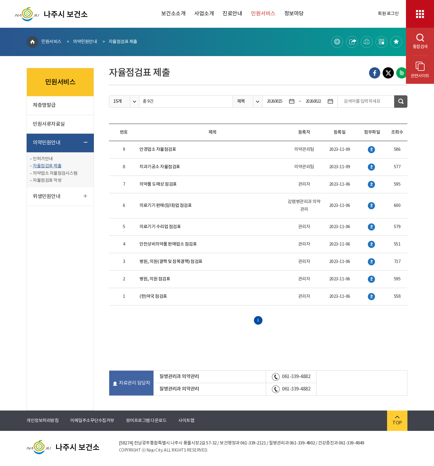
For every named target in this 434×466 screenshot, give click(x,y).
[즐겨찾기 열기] (396, 42)
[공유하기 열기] (352, 42)
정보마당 (294, 14)
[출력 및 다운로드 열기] (367, 42)
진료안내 (232, 14)
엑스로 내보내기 (388, 73)
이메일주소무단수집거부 (92, 420)
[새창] (371, 149)
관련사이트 (420, 76)
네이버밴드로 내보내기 (401, 73)
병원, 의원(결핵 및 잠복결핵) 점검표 (171, 261)
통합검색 (417, 46)
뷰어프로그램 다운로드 (146, 420)
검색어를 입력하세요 (362, 101)
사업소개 (204, 14)
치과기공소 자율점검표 (159, 166)
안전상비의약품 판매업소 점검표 (168, 244)
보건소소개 (173, 14)
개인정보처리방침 (42, 420)
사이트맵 (186, 420)
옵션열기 (134, 102)
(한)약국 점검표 (153, 296)
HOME (32, 42)
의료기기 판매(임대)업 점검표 (165, 205)
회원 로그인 (388, 13)
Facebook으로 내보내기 (374, 73)
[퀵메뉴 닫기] (420, 14)
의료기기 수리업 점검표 (160, 226)
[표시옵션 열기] (337, 42)
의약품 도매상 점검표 (158, 184)
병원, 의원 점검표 (154, 279)
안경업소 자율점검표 (157, 149)
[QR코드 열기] (381, 42)
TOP (397, 423)
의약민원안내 (85, 41)
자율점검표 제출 (123, 41)
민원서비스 (263, 14)
